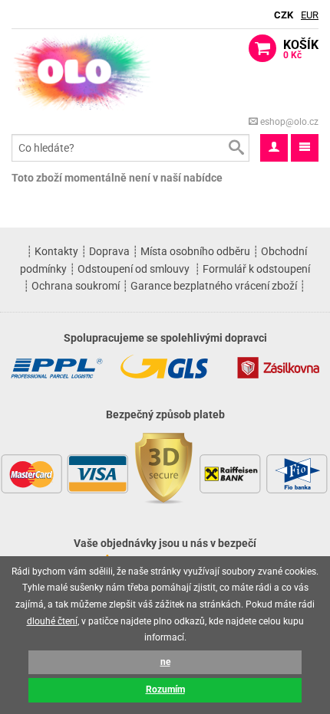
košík (300, 49)
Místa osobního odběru (195, 251)
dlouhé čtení (52, 621)
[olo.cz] (82, 71)
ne (165, 662)
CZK (283, 15)
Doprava (109, 251)
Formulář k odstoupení (256, 269)
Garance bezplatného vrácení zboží (213, 286)
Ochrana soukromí (75, 286)
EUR (309, 15)
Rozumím (165, 689)
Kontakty (56, 251)
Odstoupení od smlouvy (134, 269)
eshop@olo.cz (288, 121)
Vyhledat (235, 148)
